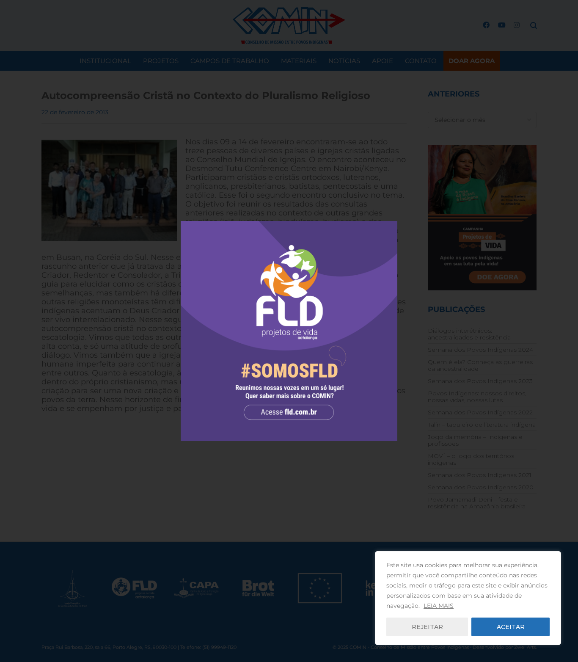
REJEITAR (427, 627)
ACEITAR (511, 627)
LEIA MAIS (439, 606)
